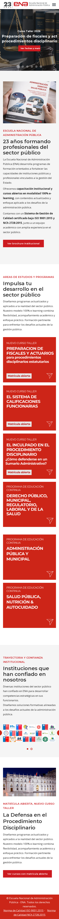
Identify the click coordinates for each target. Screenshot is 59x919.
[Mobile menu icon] (54, 5)
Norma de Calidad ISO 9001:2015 (23, 910)
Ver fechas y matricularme (30, 48)
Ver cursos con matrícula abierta (27, 873)
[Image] (29, 359)
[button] (27, 749)
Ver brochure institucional (23, 243)
